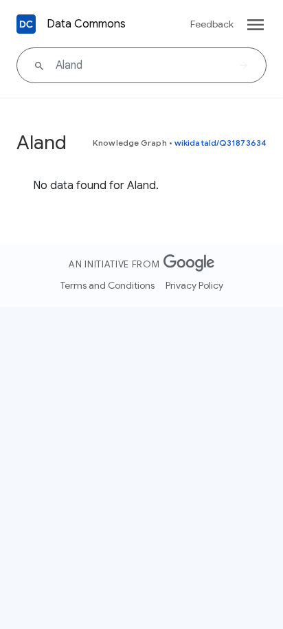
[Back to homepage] (26, 24)
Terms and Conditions (107, 285)
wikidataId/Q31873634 (220, 142)
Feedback (212, 24)
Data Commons (86, 24)
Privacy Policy (194, 285)
